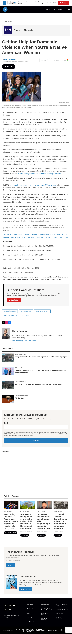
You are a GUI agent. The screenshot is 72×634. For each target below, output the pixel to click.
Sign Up (10, 565)
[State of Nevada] (8, 30)
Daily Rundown (20, 354)
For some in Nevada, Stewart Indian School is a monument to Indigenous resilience (60, 521)
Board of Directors (62, 609)
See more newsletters (13, 561)
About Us (30, 605)
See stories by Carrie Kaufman (24, 341)
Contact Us (30, 609)
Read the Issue (26, 589)
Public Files (59, 614)
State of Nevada (23, 30)
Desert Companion (21, 395)
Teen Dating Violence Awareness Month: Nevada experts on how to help (11, 520)
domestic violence (10, 315)
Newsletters (50, 3)
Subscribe (36, 440)
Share (43, 60)
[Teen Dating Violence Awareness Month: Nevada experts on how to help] (11, 505)
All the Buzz (19, 398)
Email (6, 423)
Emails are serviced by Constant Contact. (23, 435)
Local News (7, 21)
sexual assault (26, 311)
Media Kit (59, 618)
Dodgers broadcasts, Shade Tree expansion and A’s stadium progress (41, 357)
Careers (29, 617)
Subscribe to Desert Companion (47, 609)
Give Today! (15, 300)
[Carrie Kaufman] (6, 333)
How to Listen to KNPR (61, 605)
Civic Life (25, 315)
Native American (42, 311)
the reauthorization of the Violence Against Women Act (33, 185)
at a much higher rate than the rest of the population (39, 173)
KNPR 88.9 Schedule (44, 614)
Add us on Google (59, 60)
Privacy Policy (8, 617)
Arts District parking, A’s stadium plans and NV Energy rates (38, 384)
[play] (5, 9)
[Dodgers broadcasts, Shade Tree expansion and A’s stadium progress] (8, 358)
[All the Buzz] (8, 399)
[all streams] (69, 9)
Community (19, 368)
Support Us (30, 621)
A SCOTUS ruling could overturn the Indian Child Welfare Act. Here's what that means (26, 521)
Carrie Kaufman (10, 59)
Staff (28, 613)
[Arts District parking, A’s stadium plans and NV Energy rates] (8, 385)
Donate (64, 3)
